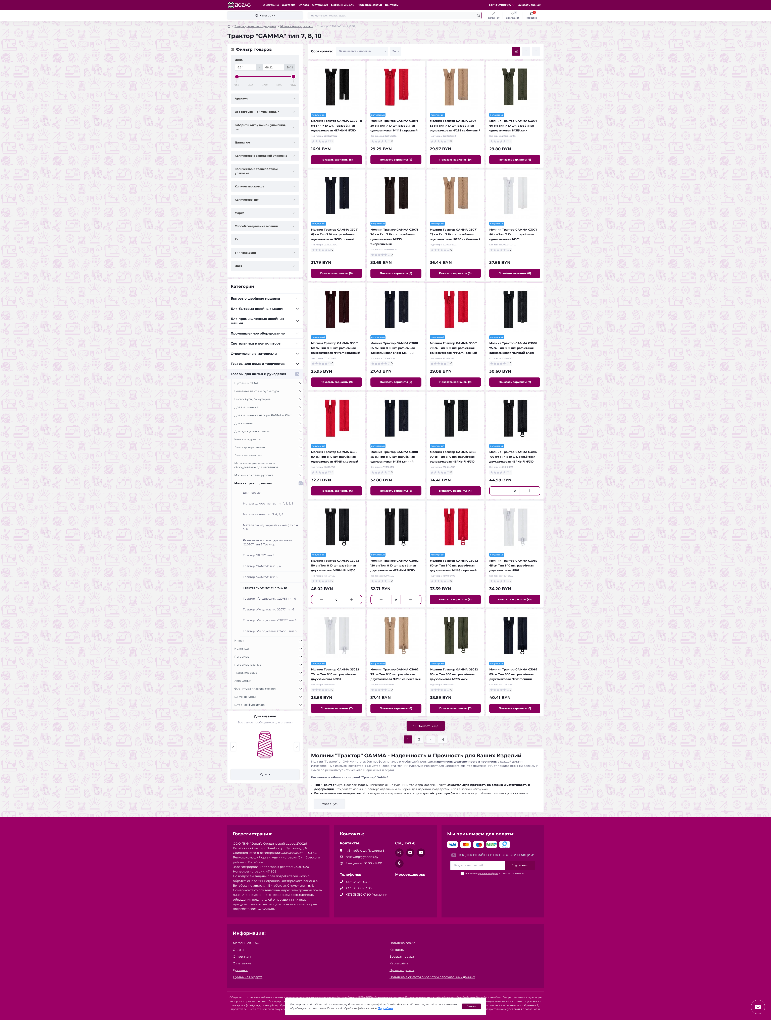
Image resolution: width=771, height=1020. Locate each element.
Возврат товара (402, 956)
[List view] (526, 51)
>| (442, 739)
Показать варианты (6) (515, 159)
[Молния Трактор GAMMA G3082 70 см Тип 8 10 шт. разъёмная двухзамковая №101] (336, 635)
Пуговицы (242, 656)
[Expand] (297, 299)
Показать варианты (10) (515, 599)
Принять (471, 1006)
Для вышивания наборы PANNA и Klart (263, 415)
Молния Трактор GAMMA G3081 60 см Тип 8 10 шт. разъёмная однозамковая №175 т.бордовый (335, 348)
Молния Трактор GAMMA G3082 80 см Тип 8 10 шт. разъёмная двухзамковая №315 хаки (454, 674)
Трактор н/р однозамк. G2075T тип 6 (269, 598)
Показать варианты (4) (455, 490)
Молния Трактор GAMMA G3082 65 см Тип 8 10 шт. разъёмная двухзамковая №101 (513, 565)
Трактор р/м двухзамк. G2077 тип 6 (268, 609)
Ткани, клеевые (245, 672)
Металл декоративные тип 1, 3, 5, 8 (268, 503)
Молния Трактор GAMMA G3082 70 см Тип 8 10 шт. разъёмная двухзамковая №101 (335, 674)
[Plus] (529, 490)
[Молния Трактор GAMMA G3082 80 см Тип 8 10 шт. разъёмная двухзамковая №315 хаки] (455, 635)
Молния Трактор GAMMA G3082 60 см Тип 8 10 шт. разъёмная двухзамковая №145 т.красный (454, 565)
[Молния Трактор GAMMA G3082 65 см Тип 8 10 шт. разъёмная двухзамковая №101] (514, 527)
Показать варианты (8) (336, 273)
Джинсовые (252, 492)
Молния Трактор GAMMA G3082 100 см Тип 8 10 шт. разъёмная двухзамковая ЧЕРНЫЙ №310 (513, 456)
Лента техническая (248, 455)
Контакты (392, 4)
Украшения (242, 680)
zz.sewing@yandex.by (362, 857)
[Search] (478, 15)
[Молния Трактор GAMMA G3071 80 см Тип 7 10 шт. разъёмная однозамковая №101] (514, 196)
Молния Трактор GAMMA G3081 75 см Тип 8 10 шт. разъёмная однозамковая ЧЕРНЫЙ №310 (513, 348)
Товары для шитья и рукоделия (255, 26)
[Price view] (536, 51)
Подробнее (385, 1008)
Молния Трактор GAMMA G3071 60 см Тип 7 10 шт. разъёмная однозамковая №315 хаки (513, 125)
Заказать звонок (529, 4)
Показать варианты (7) (515, 381)
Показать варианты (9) (396, 159)
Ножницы (241, 648)
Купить (265, 774)
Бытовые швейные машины (255, 298)
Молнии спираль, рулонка (253, 475)
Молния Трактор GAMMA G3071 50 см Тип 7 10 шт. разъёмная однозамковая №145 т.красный (394, 125)
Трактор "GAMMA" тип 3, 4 (262, 566)
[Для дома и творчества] (265, 749)
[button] (233, 746)
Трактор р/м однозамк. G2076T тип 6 (270, 620)
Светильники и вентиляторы (256, 343)
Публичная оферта (488, 873)
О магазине (271, 4)
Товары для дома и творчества (258, 364)
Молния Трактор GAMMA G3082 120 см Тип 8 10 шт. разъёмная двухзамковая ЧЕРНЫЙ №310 (394, 565)
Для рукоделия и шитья (251, 431)
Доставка (288, 4)
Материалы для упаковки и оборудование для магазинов (256, 465)
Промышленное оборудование (258, 333)
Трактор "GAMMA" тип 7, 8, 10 (265, 588)
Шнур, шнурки (245, 697)
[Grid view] (516, 51)
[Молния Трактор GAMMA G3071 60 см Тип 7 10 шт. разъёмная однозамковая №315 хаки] (514, 87)
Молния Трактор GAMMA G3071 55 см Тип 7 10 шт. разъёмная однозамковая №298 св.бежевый (455, 125)
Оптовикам (320, 4)
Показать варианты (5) (336, 159)
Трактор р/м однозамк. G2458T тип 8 (270, 631)
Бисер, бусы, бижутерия (252, 399)
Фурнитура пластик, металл (255, 689)
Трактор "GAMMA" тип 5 (260, 577)
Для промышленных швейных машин (257, 321)
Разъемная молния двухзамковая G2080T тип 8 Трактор (267, 542)
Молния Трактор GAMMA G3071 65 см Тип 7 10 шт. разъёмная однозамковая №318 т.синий (334, 234)
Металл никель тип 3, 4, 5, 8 (263, 514)
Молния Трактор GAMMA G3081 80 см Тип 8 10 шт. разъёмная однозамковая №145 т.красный (334, 456)
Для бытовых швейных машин (258, 309)
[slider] (237, 76)
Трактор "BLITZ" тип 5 (258, 555)
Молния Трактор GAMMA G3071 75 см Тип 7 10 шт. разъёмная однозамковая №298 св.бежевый (455, 234)
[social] (399, 852)
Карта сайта (399, 963)
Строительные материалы (254, 354)
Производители (402, 970)
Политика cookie (402, 943)
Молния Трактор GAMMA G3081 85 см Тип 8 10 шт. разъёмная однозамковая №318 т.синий (394, 456)
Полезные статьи (370, 4)
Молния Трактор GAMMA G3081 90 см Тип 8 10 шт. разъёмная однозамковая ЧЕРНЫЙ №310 (453, 456)
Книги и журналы (247, 439)
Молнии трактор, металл (296, 26)
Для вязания (243, 423)
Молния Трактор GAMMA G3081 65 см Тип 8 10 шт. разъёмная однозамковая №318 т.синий (394, 348)
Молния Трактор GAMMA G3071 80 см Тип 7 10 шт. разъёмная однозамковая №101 (513, 234)
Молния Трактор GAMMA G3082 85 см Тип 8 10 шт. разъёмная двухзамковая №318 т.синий (513, 674)
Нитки (239, 640)
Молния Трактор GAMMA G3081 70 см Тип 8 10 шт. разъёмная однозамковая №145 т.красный (453, 348)
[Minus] (500, 490)
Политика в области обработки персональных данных (432, 977)
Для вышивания (246, 407)
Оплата (304, 4)
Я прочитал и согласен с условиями (494, 873)
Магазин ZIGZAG (342, 4)
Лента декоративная (249, 447)
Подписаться (520, 865)
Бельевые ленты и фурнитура (256, 391)
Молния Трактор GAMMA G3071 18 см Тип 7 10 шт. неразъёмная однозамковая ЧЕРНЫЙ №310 (336, 125)
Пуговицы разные (247, 664)
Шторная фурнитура (249, 705)
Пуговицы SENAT (247, 383)
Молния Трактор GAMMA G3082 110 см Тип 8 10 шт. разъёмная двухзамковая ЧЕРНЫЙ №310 (335, 565)
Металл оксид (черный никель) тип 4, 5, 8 (271, 527)
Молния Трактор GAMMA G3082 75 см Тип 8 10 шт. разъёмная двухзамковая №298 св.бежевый (395, 674)
